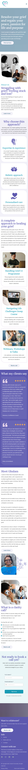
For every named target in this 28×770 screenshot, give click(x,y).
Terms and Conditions (19, 768)
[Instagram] (5, 757)
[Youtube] (13, 757)
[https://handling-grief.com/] (5, 4)
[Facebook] (2, 757)
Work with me (7, 740)
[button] (26, 4)
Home (5, 737)
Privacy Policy (4, 768)
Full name (8, 674)
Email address (9, 681)
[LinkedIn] (9, 757)
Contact (5, 742)
